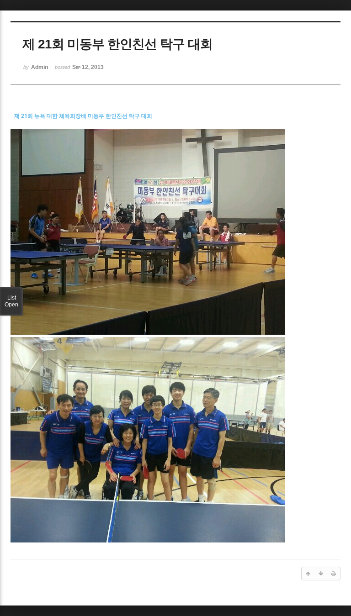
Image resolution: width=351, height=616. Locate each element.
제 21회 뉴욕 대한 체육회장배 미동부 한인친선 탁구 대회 (83, 116)
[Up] (308, 573)
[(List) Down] (320, 573)
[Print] (333, 573)
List (11, 301)
